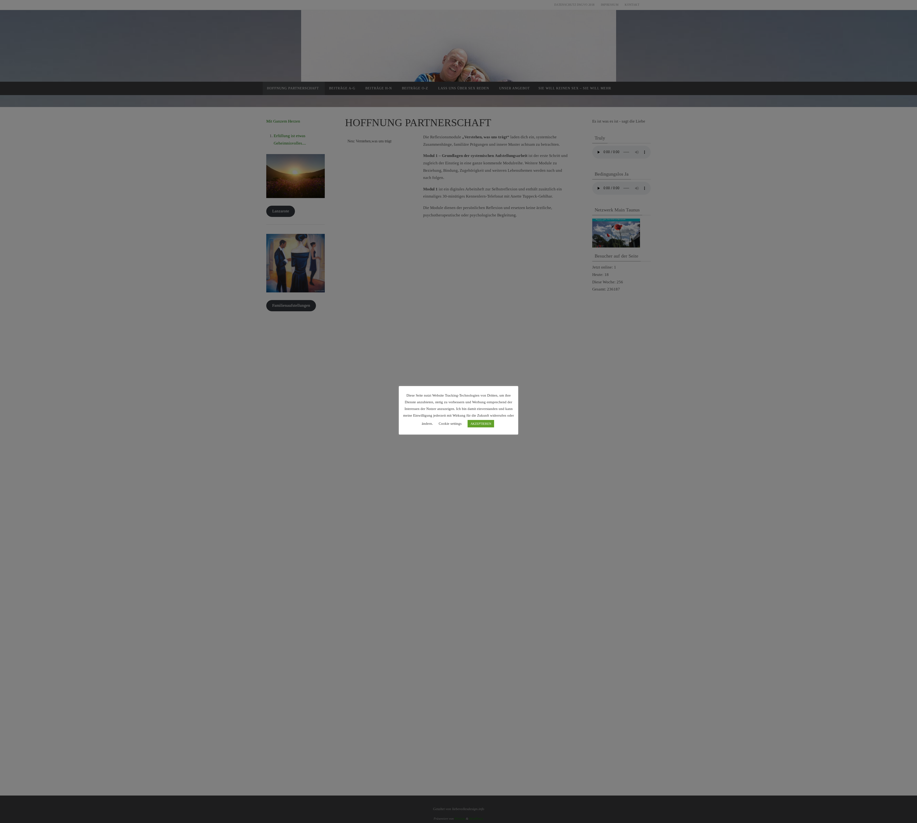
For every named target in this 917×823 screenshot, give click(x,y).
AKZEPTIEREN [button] (480, 423)
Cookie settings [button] (450, 423)
